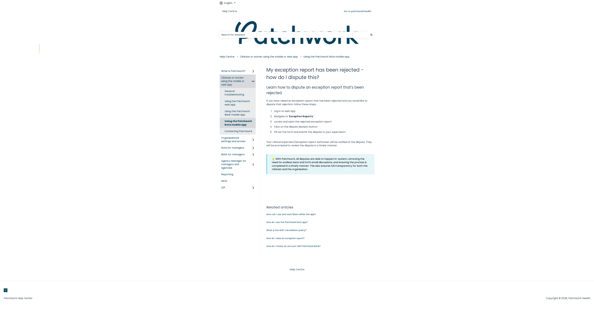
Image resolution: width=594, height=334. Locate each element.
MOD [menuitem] (224, 181)
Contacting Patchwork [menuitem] (238, 131)
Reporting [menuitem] (227, 174)
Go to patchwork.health (357, 11)
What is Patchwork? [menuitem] (233, 71)
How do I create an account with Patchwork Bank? (293, 246)
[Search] (371, 35)
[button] (253, 71)
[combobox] (294, 35)
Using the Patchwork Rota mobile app (326, 56)
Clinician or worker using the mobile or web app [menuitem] (232, 81)
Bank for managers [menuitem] (233, 154)
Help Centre (229, 11)
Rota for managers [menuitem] (232, 148)
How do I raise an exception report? (285, 238)
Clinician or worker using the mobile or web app (269, 56)
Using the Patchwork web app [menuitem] (237, 102)
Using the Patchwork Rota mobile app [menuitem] (238, 122)
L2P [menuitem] (223, 187)
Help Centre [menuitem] (297, 269)
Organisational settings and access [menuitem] (233, 139)
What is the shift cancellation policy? (286, 230)
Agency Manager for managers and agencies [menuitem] (233, 164)
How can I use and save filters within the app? (291, 214)
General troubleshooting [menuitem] (234, 92)
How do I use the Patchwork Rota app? (287, 222)
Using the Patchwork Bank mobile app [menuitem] (237, 112)
